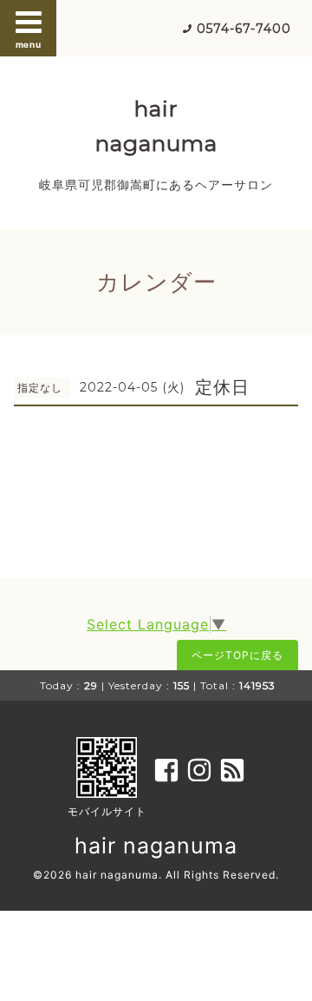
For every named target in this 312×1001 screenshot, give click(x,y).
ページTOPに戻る (237, 655)
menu (29, 44)
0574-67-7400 (244, 28)
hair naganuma (156, 846)
